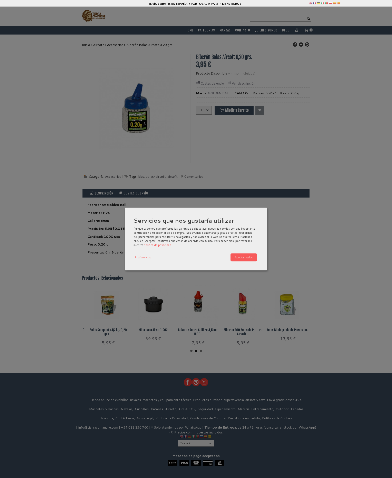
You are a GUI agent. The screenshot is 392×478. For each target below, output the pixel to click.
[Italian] (322, 3)
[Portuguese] (326, 3)
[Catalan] (339, 3)
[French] (314, 3)
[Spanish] (334, 3)
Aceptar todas (244, 257)
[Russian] (330, 3)
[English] (310, 3)
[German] (318, 3)
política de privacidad (157, 245)
